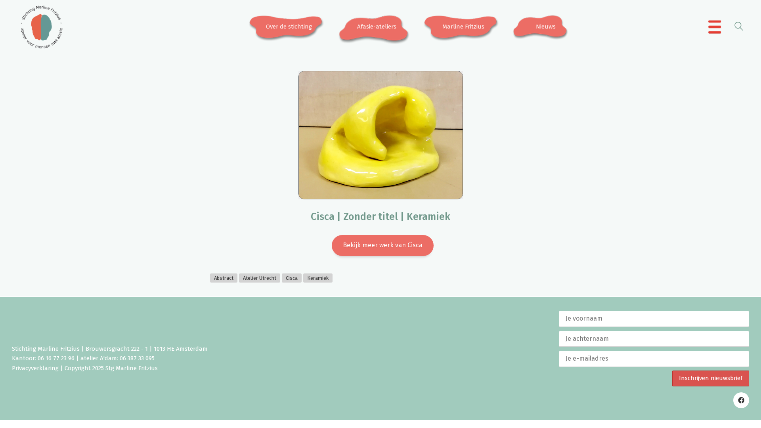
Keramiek (318, 278)
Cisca (292, 278)
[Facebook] (741, 400)
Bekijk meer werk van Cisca (383, 245)
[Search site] (738, 27)
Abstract (223, 278)
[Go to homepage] (41, 27)
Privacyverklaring (35, 368)
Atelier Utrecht (259, 278)
